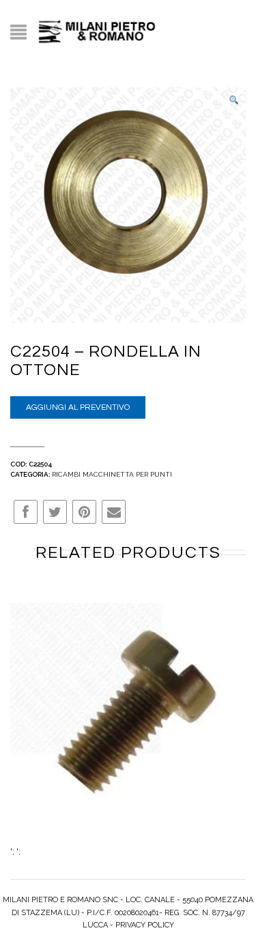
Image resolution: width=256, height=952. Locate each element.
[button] (234, 100)
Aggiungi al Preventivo (78, 407)
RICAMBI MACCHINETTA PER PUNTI (112, 474)
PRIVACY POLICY (144, 925)
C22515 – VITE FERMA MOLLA (127, 726)
